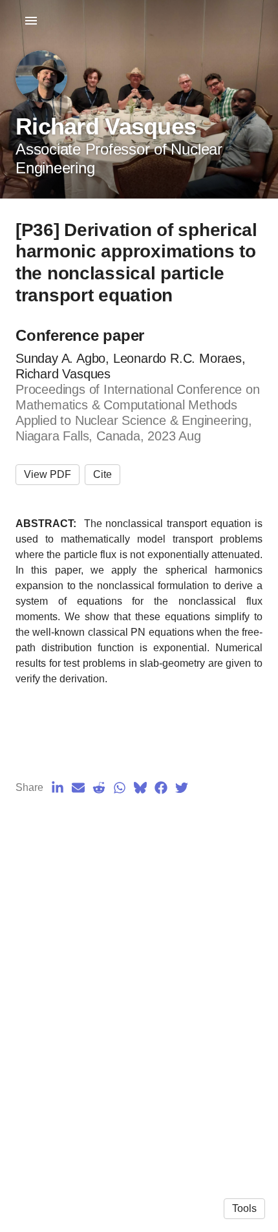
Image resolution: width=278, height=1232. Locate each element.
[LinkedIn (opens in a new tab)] (57, 787)
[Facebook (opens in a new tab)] (161, 787)
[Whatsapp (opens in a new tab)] (119, 787)
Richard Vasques (106, 126)
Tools (244, 1208)
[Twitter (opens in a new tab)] (181, 787)
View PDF (47, 474)
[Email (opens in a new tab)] (78, 787)
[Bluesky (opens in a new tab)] (140, 787)
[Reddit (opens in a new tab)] (98, 787)
